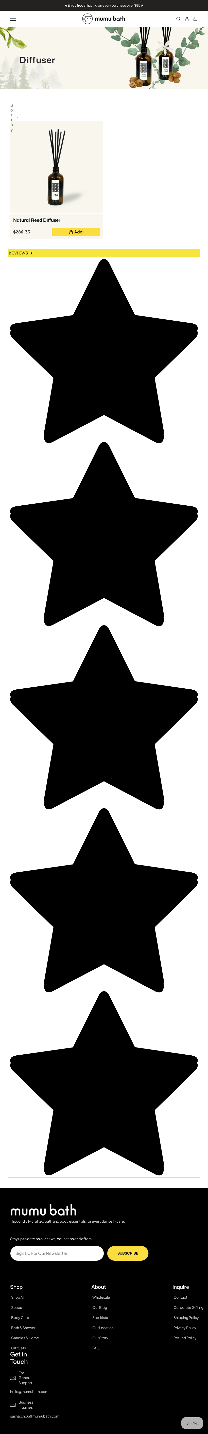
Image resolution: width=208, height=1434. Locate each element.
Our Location (103, 1327)
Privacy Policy (185, 1327)
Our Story (100, 1337)
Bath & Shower (23, 1327)
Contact (180, 1297)
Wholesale (101, 1297)
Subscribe (127, 1253)
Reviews (21, 252)
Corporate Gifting (188, 1307)
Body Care (20, 1317)
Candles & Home (25, 1337)
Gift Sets (18, 1348)
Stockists (100, 1317)
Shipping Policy (186, 1317)
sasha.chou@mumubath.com (34, 1416)
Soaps (16, 1307)
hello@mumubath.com (29, 1391)
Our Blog (99, 1307)
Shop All (17, 1297)
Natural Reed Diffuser (36, 220)
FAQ (95, 1348)
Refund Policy (185, 1337)
